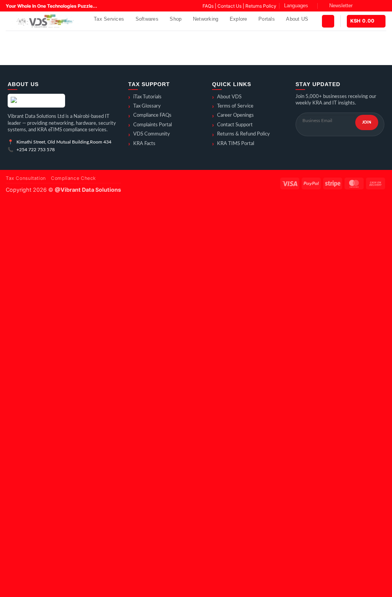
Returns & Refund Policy (241, 135)
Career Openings (233, 116)
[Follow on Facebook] (360, 5)
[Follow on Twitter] (375, 5)
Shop (175, 19)
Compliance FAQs (150, 116)
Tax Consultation (26, 178)
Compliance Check (73, 178)
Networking (206, 19)
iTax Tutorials (145, 97)
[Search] (99, 34)
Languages (296, 5)
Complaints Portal (150, 125)
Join (366, 122)
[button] (337, 5)
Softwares (147, 19)
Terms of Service (232, 106)
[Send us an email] (382, 5)
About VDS (227, 97)
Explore (238, 19)
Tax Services (109, 19)
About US (297, 19)
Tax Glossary (144, 106)
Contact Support (232, 125)
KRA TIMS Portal (233, 144)
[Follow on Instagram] (368, 5)
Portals (266, 19)
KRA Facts (141, 144)
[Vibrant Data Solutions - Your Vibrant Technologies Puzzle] (44, 21)
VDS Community (149, 135)
